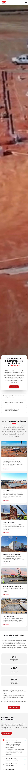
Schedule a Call (14, 386)
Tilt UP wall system (8, 616)
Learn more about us (14, 707)
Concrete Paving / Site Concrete (12, 586)
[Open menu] (25, 2)
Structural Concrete (8, 459)
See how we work (6, 733)
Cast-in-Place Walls (8, 522)
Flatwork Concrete (8, 490)
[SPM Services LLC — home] (4, 2)
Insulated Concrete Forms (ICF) (12, 554)
